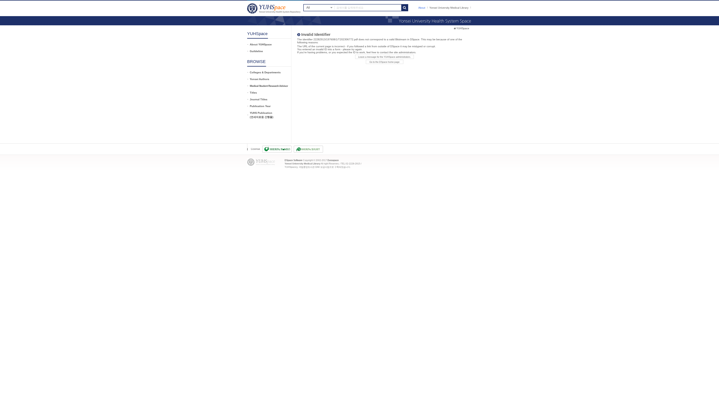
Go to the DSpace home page (384, 62)
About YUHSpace (261, 44)
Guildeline (256, 51)
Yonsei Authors (259, 79)
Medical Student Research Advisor (269, 85)
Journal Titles (258, 99)
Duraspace (333, 160)
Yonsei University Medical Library (448, 7)
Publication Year (260, 106)
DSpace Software (293, 160)
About (421, 7)
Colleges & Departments (265, 72)
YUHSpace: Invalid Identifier (274, 8)
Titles (253, 92)
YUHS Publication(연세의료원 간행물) (261, 114)
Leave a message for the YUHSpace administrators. (384, 57)
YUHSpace (462, 28)
